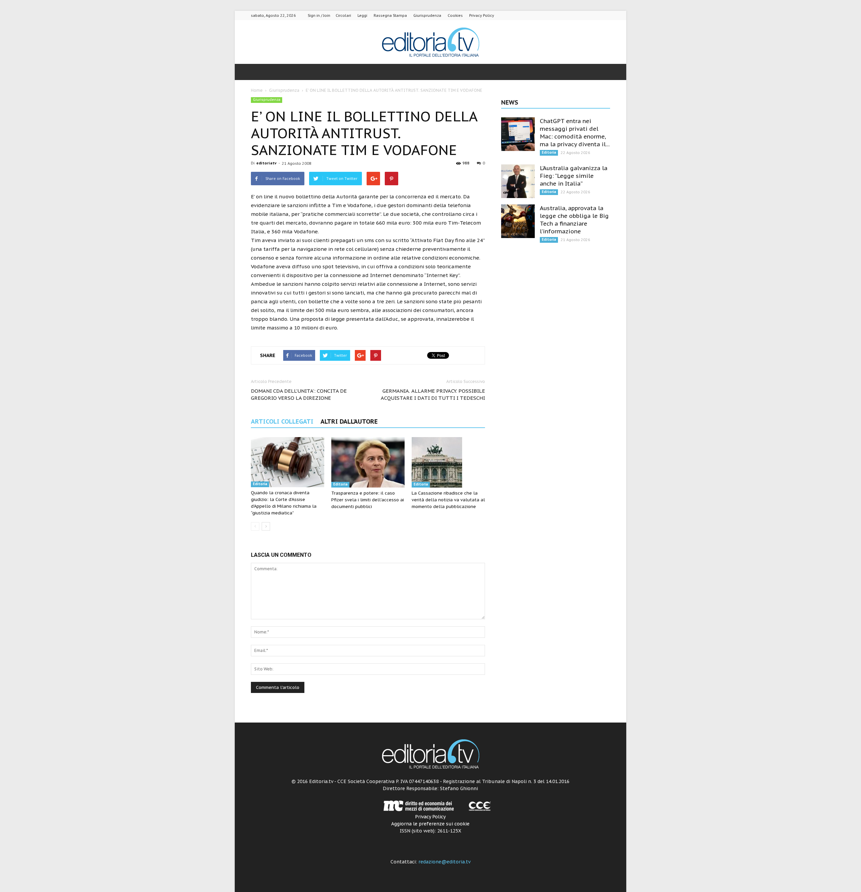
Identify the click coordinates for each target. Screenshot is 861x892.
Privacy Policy (481, 15)
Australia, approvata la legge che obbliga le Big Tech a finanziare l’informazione (574, 219)
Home (257, 90)
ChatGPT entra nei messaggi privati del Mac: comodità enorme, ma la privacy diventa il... (575, 132)
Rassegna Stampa (390, 15)
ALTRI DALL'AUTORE (349, 421)
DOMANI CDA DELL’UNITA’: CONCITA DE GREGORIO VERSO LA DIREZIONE (299, 394)
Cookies (455, 15)
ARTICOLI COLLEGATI (282, 421)
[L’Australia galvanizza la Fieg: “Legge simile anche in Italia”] (518, 181)
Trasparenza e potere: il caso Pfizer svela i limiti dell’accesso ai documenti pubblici (367, 499)
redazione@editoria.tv (444, 862)
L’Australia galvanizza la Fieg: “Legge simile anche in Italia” (573, 175)
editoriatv (266, 163)
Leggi (362, 15)
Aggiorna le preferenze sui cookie (430, 824)
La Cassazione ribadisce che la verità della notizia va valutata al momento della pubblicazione (448, 499)
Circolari (343, 15)
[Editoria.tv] (430, 42)
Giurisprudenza (427, 15)
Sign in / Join (319, 15)
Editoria (260, 484)
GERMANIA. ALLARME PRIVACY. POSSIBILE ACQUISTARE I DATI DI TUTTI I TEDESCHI (433, 394)
